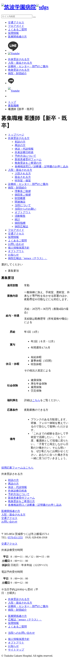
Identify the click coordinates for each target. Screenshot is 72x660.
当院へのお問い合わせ (21, 632)
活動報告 (20, 215)
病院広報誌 (21, 226)
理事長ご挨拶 (23, 191)
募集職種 (13, 105)
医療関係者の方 (17, 36)
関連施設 (20, 201)
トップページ (16, 134)
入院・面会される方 (20, 62)
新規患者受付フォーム (28, 159)
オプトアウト (23, 212)
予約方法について (25, 155)
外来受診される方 (18, 59)
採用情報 (13, 33)
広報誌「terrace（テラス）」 (25, 619)
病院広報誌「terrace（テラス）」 (27, 258)
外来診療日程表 (24, 152)
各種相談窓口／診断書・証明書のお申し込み (41, 166)
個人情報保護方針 (18, 247)
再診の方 (20, 145)
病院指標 (20, 223)
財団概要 (20, 198)
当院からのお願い (25, 208)
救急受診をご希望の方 (28, 162)
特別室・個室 (23, 180)
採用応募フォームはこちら (17, 467)
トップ (12, 102)
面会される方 (23, 177)
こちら (36, 400)
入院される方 (23, 173)
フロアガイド (16, 26)
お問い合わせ (16, 244)
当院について (23, 205)
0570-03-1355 (15, 537)
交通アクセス (16, 22)
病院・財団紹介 (17, 73)
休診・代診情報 (24, 148)
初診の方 (20, 141)
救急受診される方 (18, 69)
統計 (17, 219)
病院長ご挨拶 (23, 194)
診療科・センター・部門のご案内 (28, 66)
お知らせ (13, 254)
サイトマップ (16, 649)
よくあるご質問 (17, 29)
